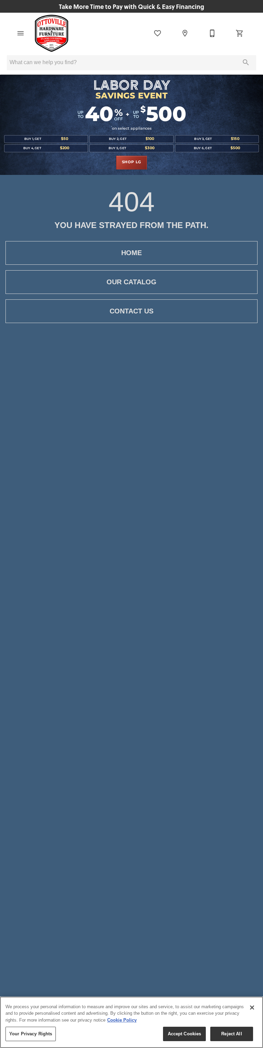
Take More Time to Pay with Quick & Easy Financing (131, 6)
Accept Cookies (184, 1033)
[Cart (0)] (239, 33)
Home (131, 253)
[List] (157, 33)
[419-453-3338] (212, 33)
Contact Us (131, 311)
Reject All (231, 1033)
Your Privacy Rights (30, 1033)
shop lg (131, 162)
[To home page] (51, 33)
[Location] (185, 33)
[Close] (252, 1007)
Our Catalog (131, 282)
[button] (20, 33)
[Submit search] (245, 62)
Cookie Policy (122, 1020)
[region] (131, 1022)
